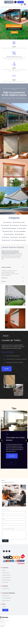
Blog (7, 434)
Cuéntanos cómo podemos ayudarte (8, 528)
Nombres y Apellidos (5, 509)
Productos (4, 277)
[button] (22, 4)
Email (3, 514)
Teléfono (3, 519)
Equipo (3, 281)
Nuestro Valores (6, 267)
